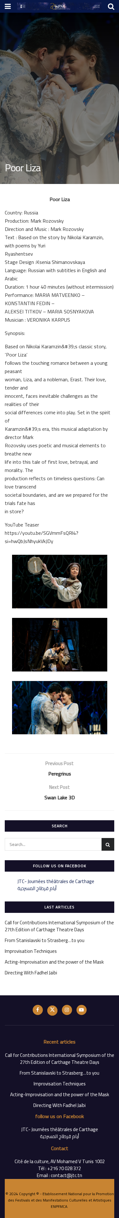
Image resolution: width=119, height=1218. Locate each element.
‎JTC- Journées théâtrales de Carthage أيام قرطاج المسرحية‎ (55, 885)
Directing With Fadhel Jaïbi (31, 972)
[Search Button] (108, 844)
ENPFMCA (59, 1206)
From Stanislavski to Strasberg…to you (44, 940)
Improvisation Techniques (31, 951)
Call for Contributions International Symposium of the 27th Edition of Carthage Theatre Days (59, 926)
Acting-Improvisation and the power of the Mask (54, 961)
